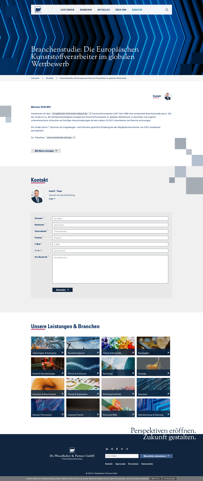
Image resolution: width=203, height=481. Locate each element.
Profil (51, 199)
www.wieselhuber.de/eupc (59, 137)
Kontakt (109, 464)
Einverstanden (169, 479)
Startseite (35, 78)
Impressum (120, 464)
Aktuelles (49, 78)
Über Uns (120, 10)
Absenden (61, 290)
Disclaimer (133, 464)
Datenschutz (147, 464)
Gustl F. (52, 191)
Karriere (137, 10)
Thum (59, 191)
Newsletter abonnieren (155, 456)
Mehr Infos (155, 479)
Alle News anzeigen (44, 151)
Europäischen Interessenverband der (70, 113)
